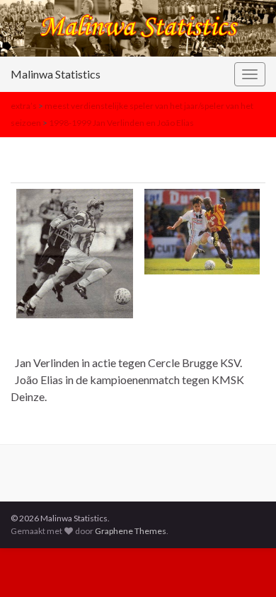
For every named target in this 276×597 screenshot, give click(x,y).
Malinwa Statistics (55, 74)
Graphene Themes (130, 531)
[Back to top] (244, 565)
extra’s (24, 105)
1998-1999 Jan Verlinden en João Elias (121, 122)
